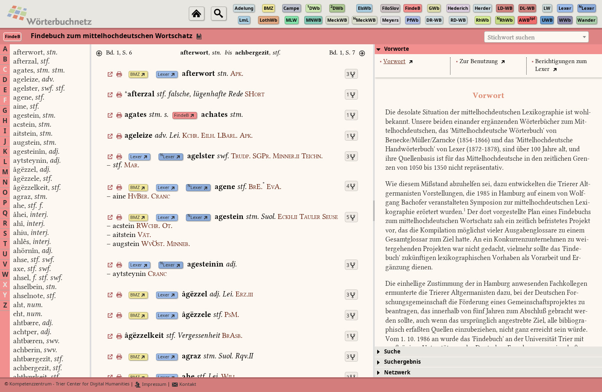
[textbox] (536, 37)
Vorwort (394, 61)
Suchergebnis (402, 362)
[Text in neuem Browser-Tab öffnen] (410, 61)
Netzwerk (397, 372)
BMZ (135, 74)
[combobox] (536, 37)
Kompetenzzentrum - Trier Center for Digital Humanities (69, 384)
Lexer (164, 74)
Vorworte (396, 49)
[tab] (488, 49)
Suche (392, 352)
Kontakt (187, 384)
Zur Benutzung (478, 61)
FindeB (181, 115)
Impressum (153, 384)
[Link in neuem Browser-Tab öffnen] (143, 74)
